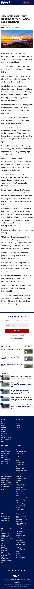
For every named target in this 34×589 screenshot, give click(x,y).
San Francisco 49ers (21, 451)
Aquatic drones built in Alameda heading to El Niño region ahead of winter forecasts (21, 399)
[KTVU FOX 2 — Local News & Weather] (6, 3)
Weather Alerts (5, 448)
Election (3, 441)
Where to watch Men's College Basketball (5, 549)
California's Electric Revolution (21, 479)
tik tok (21, 570)
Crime (2, 425)
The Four (18, 482)
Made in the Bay (20, 487)
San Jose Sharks (20, 468)
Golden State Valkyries (19, 459)
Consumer (4, 433)
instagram (18, 570)
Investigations (6, 476)
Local (2, 422)
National (3, 423)
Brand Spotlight (20, 509)
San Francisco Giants (21, 457)
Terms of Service (18, 340)
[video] (28, 351)
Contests (18, 425)
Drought (3, 427)
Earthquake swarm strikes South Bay (10, 349)
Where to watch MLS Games (7, 561)
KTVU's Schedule (20, 542)
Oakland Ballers (20, 464)
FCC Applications (20, 557)
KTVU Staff (18, 533)
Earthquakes (4, 457)
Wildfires (3, 429)
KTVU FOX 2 (4, 25)
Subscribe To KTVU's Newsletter (21, 550)
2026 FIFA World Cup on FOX (21, 448)
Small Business (5, 520)
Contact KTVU (19, 537)
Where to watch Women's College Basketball (6, 554)
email (9, 570)
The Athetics (19, 466)
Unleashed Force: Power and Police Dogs (6, 488)
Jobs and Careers (20, 535)
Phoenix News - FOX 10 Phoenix (21, 520)
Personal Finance (5, 516)
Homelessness (5, 480)
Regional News (21, 514)
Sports (18, 446)
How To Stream (20, 531)
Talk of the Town (20, 493)
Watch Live (26, 2)
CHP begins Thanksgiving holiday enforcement (10, 357)
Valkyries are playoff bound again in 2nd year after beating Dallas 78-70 (22, 406)
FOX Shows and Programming (20, 539)
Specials (19, 476)
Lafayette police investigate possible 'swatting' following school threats (20, 391)
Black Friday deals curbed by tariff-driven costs (12, 364)
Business (3, 431)
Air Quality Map (5, 453)
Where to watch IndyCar (5, 544)
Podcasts (3, 435)
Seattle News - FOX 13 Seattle (21, 523)
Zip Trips (18, 422)
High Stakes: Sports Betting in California (21, 484)
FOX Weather (4, 463)
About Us (19, 529)
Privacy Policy (19, 338)
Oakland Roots (20, 462)
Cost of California (6, 482)
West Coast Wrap (6, 437)
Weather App (4, 461)
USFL (17, 472)
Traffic (17, 423)
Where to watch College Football (5, 535)
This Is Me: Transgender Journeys (21, 496)
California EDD (5, 478)
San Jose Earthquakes (21, 470)
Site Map (18, 553)
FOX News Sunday (6, 439)
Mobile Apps (19, 548)
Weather (4, 446)
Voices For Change (21, 504)
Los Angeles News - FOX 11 (21, 516)
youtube (12, 570)
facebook (15, 570)
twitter (25, 570)
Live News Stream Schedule (20, 545)
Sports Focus (19, 491)
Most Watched (6, 347)
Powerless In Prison (6, 484)
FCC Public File (19, 555)
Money (3, 514)
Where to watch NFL (6, 533)
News (9, 25)
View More (28, 347)
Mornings (19, 419)
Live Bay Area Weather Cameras (6, 450)
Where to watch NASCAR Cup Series (6, 541)
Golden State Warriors (19, 454)
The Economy (5, 518)
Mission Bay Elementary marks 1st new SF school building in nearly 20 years (21, 384)
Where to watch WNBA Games (5, 557)
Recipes (18, 427)
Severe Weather (5, 459)
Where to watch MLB (7, 538)
